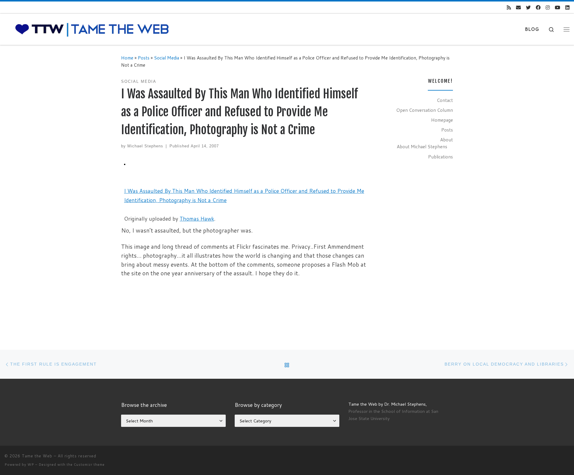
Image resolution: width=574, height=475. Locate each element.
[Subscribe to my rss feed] (509, 7)
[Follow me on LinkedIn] (567, 7)
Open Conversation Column (424, 110)
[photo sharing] (124, 164)
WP (31, 464)
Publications (440, 156)
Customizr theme (89, 464)
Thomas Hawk (197, 218)
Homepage (442, 120)
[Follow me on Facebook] (538, 7)
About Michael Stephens (422, 146)
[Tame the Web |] (92, 29)
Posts (143, 57)
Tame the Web (37, 456)
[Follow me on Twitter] (528, 7)
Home (127, 57)
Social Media (166, 57)
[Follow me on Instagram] (548, 7)
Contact (445, 100)
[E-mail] (518, 7)
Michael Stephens (145, 146)
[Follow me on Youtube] (557, 7)
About (446, 139)
